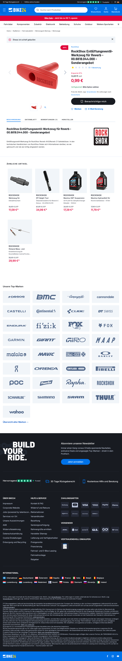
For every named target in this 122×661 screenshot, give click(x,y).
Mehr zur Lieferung (27, 624)
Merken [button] (77, 109)
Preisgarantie (36, 542)
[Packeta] (115, 530)
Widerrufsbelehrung (12, 529)
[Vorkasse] (75, 514)
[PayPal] (105, 505)
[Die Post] (85, 530)
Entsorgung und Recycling (14, 542)
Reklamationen (37, 512)
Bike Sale (49, 18)
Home (9, 31)
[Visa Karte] (85, 505)
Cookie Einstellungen (12, 538)
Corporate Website (11, 508)
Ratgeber (35, 559)
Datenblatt (31, 119)
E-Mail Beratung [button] (95, 109)
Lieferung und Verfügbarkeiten (44, 538)
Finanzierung (36, 546)
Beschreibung (14, 119)
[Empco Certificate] (65, 546)
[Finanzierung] (85, 514)
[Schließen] (112, 39)
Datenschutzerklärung (12, 533)
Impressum (8, 503)
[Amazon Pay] (65, 514)
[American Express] (95, 505)
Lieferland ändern (9, 607)
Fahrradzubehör (27, 31)
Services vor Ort (10, 516)
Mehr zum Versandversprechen (48, 632)
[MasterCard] (75, 505)
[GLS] (95, 530)
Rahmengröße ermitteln (41, 529)
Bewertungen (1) (49, 119)
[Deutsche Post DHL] (65, 530)
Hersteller (67, 119)
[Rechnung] (65, 505)
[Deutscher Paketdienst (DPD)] (75, 530)
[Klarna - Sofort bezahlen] (115, 505)
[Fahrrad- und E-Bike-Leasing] (95, 514)
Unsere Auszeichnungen (13, 520)
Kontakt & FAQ (37, 503)
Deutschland (75, 95)
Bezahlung (35, 520)
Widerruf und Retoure (40, 508)
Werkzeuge (56, 31)
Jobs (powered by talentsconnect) (17, 512)
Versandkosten (37, 516)
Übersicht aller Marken (14, 422)
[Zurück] (10, 72)
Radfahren (16, 31)
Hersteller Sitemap (39, 533)
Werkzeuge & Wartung (42, 31)
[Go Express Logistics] (105, 530)
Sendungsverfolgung (40, 525)
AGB (5, 525)
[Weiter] (65, 72)
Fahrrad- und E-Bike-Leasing (43, 551)
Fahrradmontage (38, 555)
